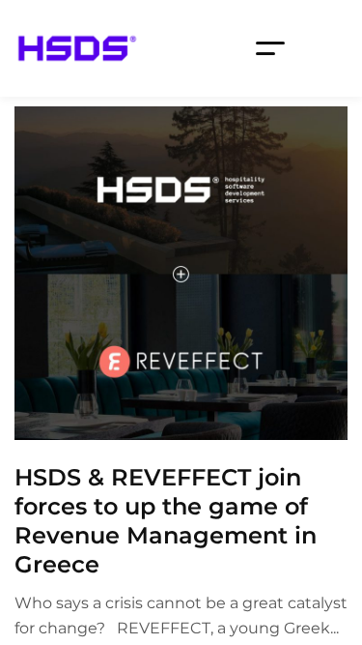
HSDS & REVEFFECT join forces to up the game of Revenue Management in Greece (165, 520)
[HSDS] (77, 48)
